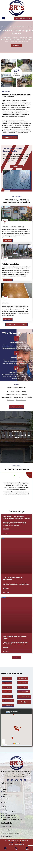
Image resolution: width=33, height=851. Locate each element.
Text (5, 849)
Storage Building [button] (18, 397)
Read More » (6, 529)
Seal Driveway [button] (10, 400)
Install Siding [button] (28, 397)
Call (16, 849)
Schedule (27, 849)
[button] (3, 18)
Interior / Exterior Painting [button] (13, 394)
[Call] (16, 848)
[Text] (5, 848)
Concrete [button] (24, 394)
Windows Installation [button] (6, 397)
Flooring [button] (24, 391)
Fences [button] (18, 391)
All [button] (7, 391)
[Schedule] (27, 848)
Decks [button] (12, 391)
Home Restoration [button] (21, 400)
